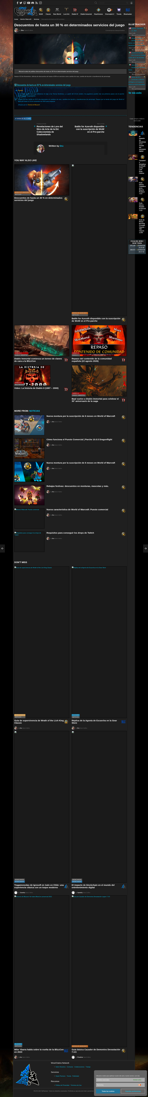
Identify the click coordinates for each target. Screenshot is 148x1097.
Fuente (20, 90)
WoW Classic (20, 715)
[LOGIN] (131, 3)
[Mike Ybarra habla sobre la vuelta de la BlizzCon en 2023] (41, 971)
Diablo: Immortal (21, 355)
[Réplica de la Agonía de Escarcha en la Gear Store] (99, 642)
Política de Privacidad (62, 1085)
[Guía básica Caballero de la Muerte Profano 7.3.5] (133, 179)
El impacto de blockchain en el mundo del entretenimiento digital (93, 886)
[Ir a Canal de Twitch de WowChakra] (25, 2)
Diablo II (75, 355)
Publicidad (75, 1076)
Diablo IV (18, 353)
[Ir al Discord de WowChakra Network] (33, 2)
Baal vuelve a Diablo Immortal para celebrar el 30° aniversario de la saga (95, 400)
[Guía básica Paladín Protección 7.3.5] (133, 199)
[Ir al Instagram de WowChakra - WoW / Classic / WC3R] (41, 2)
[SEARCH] (96, 3)
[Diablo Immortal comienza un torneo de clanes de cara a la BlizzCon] (41, 340)
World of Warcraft (22, 192)
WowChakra (19, 879)
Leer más (137, 1076)
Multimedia (19, 384)
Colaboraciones (79, 1067)
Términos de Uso (76, 1085)
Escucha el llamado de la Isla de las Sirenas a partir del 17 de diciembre (137, 55)
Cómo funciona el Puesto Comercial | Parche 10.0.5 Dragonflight (79, 439)
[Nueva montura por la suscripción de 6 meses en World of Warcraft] (29, 425)
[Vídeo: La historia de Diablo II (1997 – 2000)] (32, 375)
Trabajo (88, 1067)
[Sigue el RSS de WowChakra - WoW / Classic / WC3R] (37, 2)
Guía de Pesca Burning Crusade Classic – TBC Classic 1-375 (142, 226)
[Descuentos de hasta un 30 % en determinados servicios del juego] (41, 179)
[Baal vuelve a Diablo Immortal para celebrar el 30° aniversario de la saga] (99, 380)
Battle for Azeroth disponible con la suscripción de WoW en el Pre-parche (96, 319)
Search (127, 3)
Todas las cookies (108, 1091)
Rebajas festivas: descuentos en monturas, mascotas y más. (78, 486)
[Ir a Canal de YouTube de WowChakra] (29, 2)
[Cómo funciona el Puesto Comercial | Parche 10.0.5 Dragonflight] (29, 448)
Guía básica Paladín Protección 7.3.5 (143, 206)
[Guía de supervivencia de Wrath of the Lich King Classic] (41, 642)
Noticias (18, 194)
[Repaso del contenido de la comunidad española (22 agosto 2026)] (99, 340)
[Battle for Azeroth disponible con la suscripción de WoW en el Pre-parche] (99, 240)
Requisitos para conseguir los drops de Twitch (70, 533)
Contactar (70, 1067)
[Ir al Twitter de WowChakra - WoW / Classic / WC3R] (21, 2)
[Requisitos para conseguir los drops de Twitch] (29, 542)
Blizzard (75, 715)
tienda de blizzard (23, 118)
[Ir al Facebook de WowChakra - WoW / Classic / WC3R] (17, 2)
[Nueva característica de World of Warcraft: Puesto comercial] (29, 518)
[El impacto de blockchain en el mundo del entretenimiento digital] (99, 807)
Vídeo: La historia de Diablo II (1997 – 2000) (36, 388)
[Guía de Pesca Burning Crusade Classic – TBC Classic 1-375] (133, 216)
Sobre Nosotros (61, 1067)
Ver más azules (135, 92)
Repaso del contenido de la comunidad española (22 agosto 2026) (92, 359)
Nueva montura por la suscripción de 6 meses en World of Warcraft (81, 416)
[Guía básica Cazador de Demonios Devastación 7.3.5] (99, 971)
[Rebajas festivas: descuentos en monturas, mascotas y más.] (29, 495)
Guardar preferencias (133, 1091)
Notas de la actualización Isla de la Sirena (136, 67)
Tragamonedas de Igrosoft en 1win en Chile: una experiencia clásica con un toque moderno (39, 886)
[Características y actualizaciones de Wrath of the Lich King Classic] (133, 157)
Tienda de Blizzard (33, 105)
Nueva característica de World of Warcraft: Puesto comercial (77, 509)
